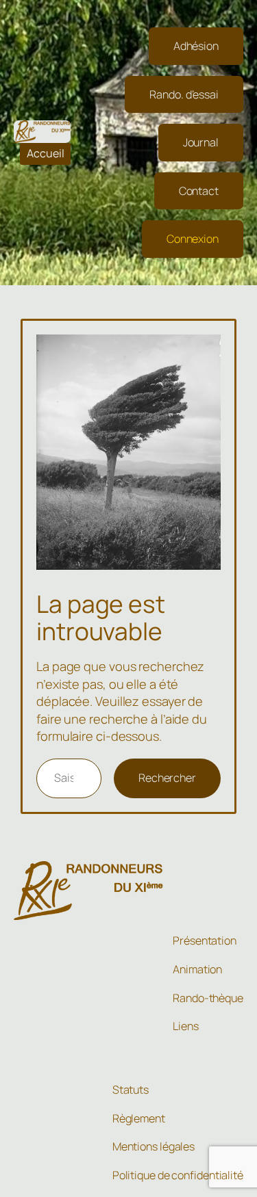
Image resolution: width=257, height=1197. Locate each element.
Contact (199, 190)
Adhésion (196, 45)
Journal (201, 142)
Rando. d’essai (184, 94)
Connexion (193, 238)
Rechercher (167, 777)
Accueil (45, 153)
